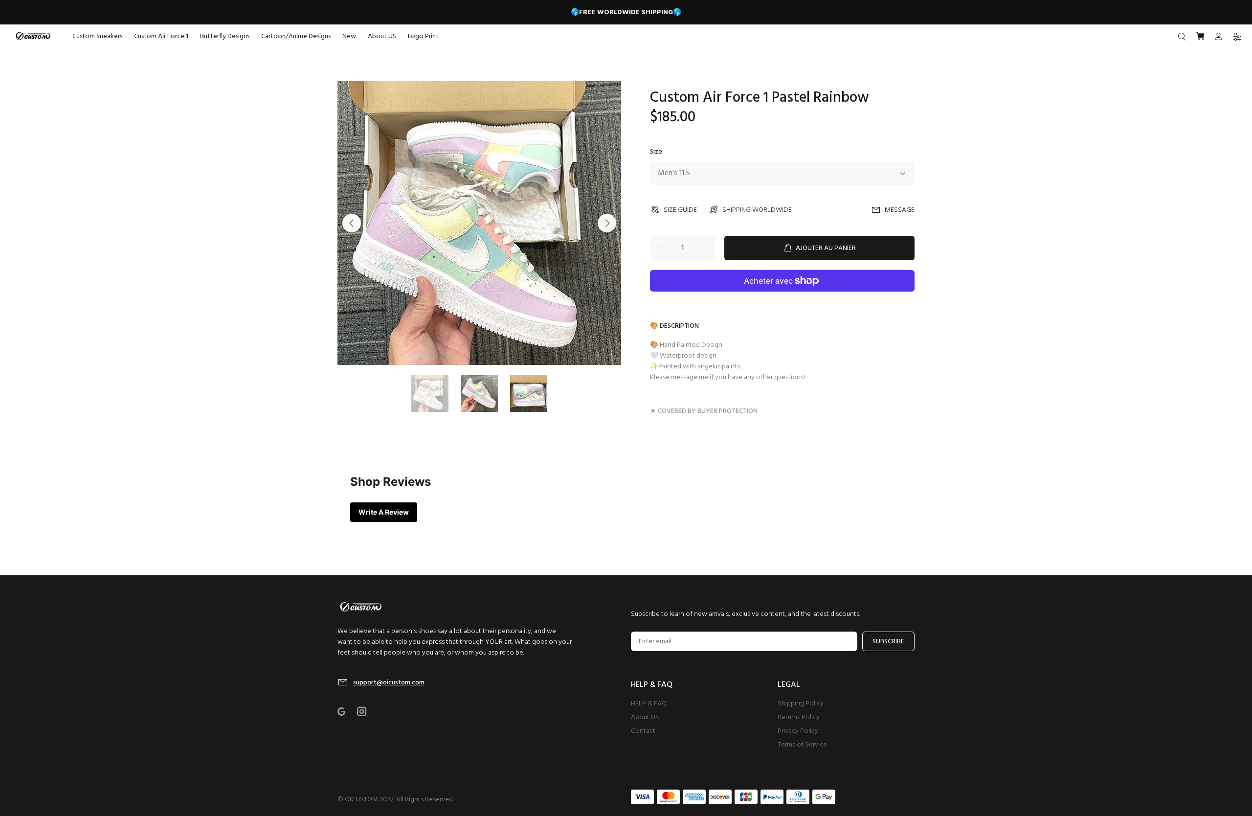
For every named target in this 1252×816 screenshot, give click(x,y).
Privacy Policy (798, 731)
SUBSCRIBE (888, 641)
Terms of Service (802, 744)
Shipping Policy (801, 703)
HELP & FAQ (649, 703)
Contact (643, 731)
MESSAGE (900, 210)
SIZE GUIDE (680, 210)
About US (645, 717)
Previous (351, 223)
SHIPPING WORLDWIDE (757, 210)
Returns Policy (799, 717)
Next (607, 223)
